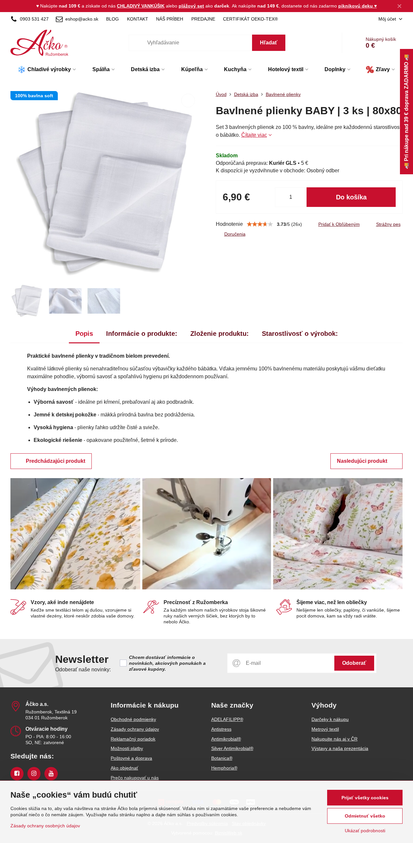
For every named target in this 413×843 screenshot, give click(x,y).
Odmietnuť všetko (365, 816)
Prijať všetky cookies (365, 797)
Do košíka (351, 197)
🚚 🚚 (406, 111)
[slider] (260, 224)
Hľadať (269, 42)
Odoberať (354, 663)
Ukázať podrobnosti (365, 830)
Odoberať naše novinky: (83, 669)
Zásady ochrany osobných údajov (45, 825)
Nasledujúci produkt (362, 461)
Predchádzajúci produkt (55, 461)
